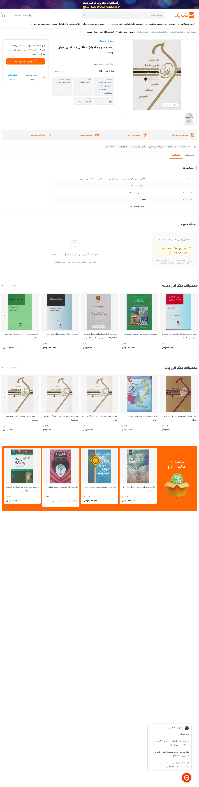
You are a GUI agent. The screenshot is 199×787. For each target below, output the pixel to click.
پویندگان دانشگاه (106, 41)
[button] (5, 316)
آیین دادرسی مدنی (138, 146)
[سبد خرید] (3, 15)
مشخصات (189, 155)
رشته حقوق (172, 146)
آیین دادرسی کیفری (156, 146)
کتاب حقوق (98, 63)
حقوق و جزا (122, 146)
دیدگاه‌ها (176, 155)
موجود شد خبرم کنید (24, 61)
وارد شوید (172, 252)
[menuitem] (186, 24)
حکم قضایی (110, 146)
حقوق (182, 146)
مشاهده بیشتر (11, 285)
